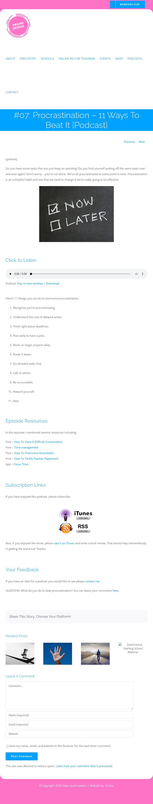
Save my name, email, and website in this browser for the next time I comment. (60, 746)
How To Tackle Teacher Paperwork (36, 458)
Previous (129, 142)
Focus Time (21, 464)
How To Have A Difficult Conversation (38, 442)
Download (52, 283)
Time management (26, 447)
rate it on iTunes (64, 543)
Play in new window (30, 283)
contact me (92, 581)
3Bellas (109, 785)
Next (142, 142)
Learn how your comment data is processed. (84, 766)
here (115, 590)
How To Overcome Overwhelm (34, 453)
